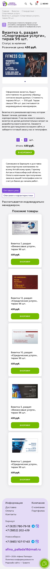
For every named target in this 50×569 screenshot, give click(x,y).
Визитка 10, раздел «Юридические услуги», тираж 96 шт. (24, 355)
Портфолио (38, 510)
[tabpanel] (25, 65)
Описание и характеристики (18, 195)
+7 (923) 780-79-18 (17, 526)
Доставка (10, 507)
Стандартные (28, 11)
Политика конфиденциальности (19, 559)
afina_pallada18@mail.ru (23, 549)
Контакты (10, 514)
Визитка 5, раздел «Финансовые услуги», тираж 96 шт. (23, 409)
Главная (5, 11)
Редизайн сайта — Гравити (17, 563)
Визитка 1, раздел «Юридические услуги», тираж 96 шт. (24, 464)
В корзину (25, 152)
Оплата (9, 510)
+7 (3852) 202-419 (17, 530)
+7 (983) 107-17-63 (17, 541)
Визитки (15, 11)
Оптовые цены (11, 190)
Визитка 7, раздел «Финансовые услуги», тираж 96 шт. (23, 246)
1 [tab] (25, 81)
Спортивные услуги (11, 13)
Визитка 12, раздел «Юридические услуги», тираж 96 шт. (24, 300)
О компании (38, 507)
